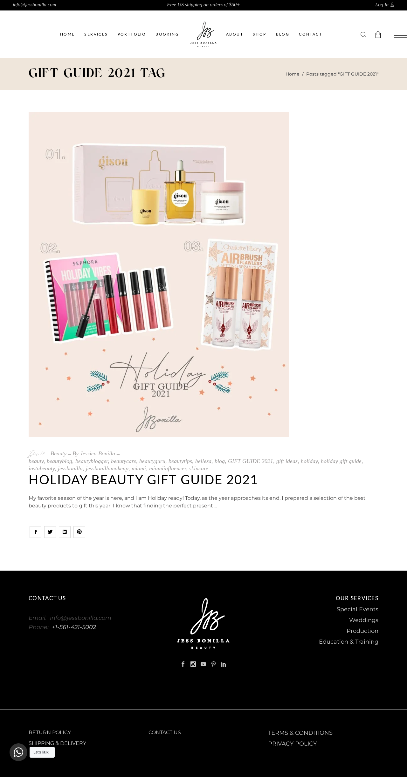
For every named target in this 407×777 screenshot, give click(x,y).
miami (139, 468)
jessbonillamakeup (107, 468)
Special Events (357, 609)
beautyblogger (91, 461)
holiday (309, 461)
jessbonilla (70, 468)
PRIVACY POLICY (292, 743)
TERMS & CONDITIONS (300, 732)
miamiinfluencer (167, 468)
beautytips (180, 461)
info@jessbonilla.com (34, 4)
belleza (203, 461)
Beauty (58, 453)
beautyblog (59, 461)
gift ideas (287, 461)
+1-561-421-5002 (74, 627)
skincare (198, 468)
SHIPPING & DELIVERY (57, 743)
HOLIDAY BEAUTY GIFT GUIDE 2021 (143, 480)
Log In (382, 4)
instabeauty (42, 468)
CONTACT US (164, 732)
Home (293, 74)
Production (362, 630)
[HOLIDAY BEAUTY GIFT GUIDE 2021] (159, 274)
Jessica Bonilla (97, 453)
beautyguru (152, 461)
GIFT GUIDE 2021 (250, 461)
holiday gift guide (341, 461)
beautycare (123, 461)
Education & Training (348, 641)
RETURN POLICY (50, 732)
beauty (36, 461)
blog (220, 461)
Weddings (363, 620)
